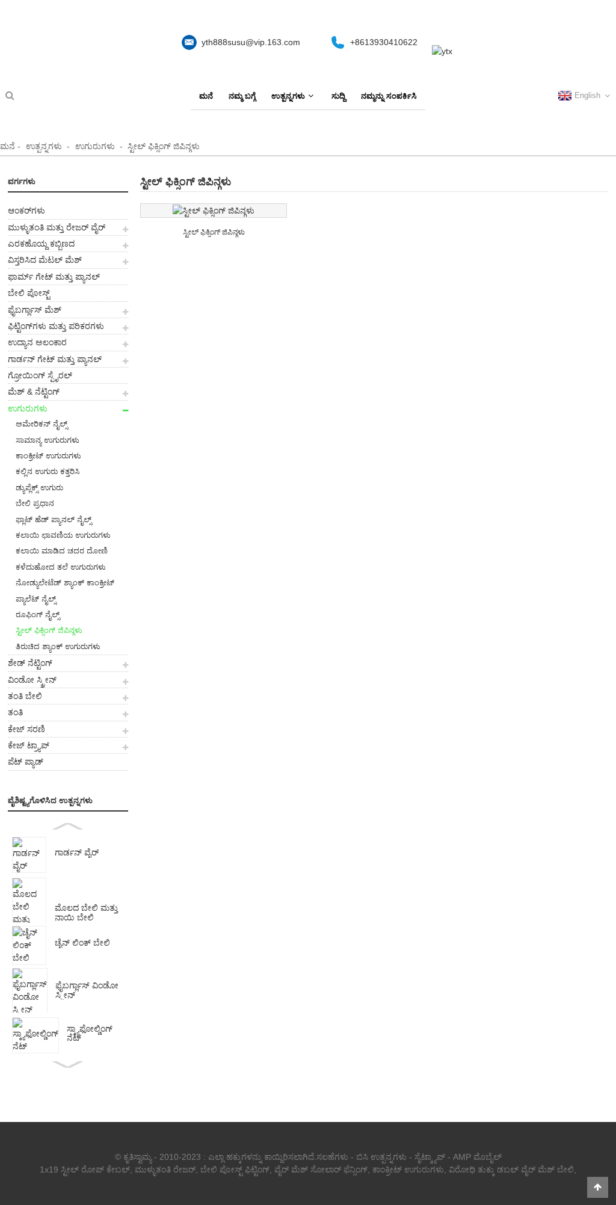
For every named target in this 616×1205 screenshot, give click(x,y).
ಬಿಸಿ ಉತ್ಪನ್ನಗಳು (381, 1157)
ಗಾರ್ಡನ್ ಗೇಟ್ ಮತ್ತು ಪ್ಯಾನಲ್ (55, 359)
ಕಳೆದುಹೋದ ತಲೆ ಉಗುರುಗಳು (61, 567)
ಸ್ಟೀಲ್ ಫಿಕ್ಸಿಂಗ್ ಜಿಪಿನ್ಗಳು (164, 146)
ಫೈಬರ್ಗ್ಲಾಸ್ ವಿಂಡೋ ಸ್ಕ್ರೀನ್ (87, 990)
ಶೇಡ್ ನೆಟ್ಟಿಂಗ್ (30, 663)
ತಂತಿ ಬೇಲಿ (25, 696)
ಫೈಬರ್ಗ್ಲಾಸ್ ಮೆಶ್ (34, 310)
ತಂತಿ (15, 712)
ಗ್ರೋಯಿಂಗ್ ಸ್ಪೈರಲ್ (40, 375)
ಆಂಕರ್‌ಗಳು (26, 210)
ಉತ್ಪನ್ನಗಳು (288, 95)
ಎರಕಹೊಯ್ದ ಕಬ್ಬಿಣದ (41, 243)
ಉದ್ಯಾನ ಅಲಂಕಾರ (37, 342)
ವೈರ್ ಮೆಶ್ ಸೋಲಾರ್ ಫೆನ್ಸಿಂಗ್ (321, 1169)
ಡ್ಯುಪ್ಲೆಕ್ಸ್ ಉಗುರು (39, 487)
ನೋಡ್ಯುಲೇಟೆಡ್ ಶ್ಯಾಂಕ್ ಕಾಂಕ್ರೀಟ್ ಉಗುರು (61, 584)
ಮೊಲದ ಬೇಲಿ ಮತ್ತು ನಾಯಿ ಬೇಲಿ (86, 913)
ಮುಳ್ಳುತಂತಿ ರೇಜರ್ (165, 1169)
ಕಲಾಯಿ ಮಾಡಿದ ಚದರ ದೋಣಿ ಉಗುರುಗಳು (58, 552)
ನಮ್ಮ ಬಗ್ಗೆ (242, 95)
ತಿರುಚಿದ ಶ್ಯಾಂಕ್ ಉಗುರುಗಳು (58, 646)
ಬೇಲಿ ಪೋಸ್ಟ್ (29, 293)
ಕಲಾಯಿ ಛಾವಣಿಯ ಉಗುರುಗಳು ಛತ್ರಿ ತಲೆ (59, 537)
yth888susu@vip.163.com (251, 42)
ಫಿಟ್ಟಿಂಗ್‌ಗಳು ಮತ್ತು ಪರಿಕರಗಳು (56, 326)
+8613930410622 (383, 42)
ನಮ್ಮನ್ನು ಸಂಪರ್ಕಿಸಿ (389, 95)
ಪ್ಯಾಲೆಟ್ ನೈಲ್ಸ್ (36, 598)
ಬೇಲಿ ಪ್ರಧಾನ (35, 503)
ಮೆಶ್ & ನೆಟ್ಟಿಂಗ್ (34, 391)
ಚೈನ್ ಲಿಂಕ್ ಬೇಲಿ (82, 943)
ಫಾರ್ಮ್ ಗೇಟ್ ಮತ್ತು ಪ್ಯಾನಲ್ (54, 277)
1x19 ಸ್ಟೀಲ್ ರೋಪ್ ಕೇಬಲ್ (85, 1169)
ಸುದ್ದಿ (338, 95)
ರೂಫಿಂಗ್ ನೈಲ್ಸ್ (38, 614)
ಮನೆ (206, 95)
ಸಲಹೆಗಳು (332, 1157)
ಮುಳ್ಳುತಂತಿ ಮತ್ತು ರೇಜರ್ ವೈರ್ (56, 227)
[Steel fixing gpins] (214, 210)
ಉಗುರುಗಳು (95, 146)
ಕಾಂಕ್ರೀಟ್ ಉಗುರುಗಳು (48, 455)
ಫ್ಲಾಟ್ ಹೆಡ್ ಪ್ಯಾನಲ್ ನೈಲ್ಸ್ (53, 519)
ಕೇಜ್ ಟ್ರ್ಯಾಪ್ (28, 745)
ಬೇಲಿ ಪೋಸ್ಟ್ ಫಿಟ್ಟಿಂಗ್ (235, 1169)
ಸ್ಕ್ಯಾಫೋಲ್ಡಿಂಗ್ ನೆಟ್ (89, 1034)
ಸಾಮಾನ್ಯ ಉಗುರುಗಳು (47, 440)
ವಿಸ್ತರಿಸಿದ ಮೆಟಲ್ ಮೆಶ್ (45, 260)
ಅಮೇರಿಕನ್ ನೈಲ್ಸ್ (41, 423)
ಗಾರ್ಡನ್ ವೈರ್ (77, 852)
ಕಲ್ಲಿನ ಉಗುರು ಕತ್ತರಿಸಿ (47, 471)
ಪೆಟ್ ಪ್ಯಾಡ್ (25, 761)
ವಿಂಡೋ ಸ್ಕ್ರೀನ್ (32, 680)
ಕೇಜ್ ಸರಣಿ (26, 729)
